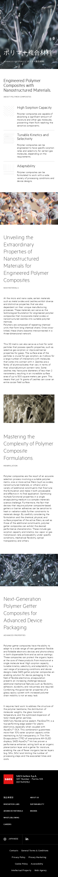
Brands (33, 811)
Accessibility (37, 864)
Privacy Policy (18, 857)
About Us (34, 798)
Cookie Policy (21, 864)
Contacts (14, 851)
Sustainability (37, 804)
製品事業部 (9, 798)
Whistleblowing (11, 818)
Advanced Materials (14, 62)
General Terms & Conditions (34, 851)
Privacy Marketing (37, 857)
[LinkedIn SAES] (27, 839)
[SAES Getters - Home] (8, 779)
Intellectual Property (21, 870)
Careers (7, 824)
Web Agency (40, 870)
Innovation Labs (11, 804)
